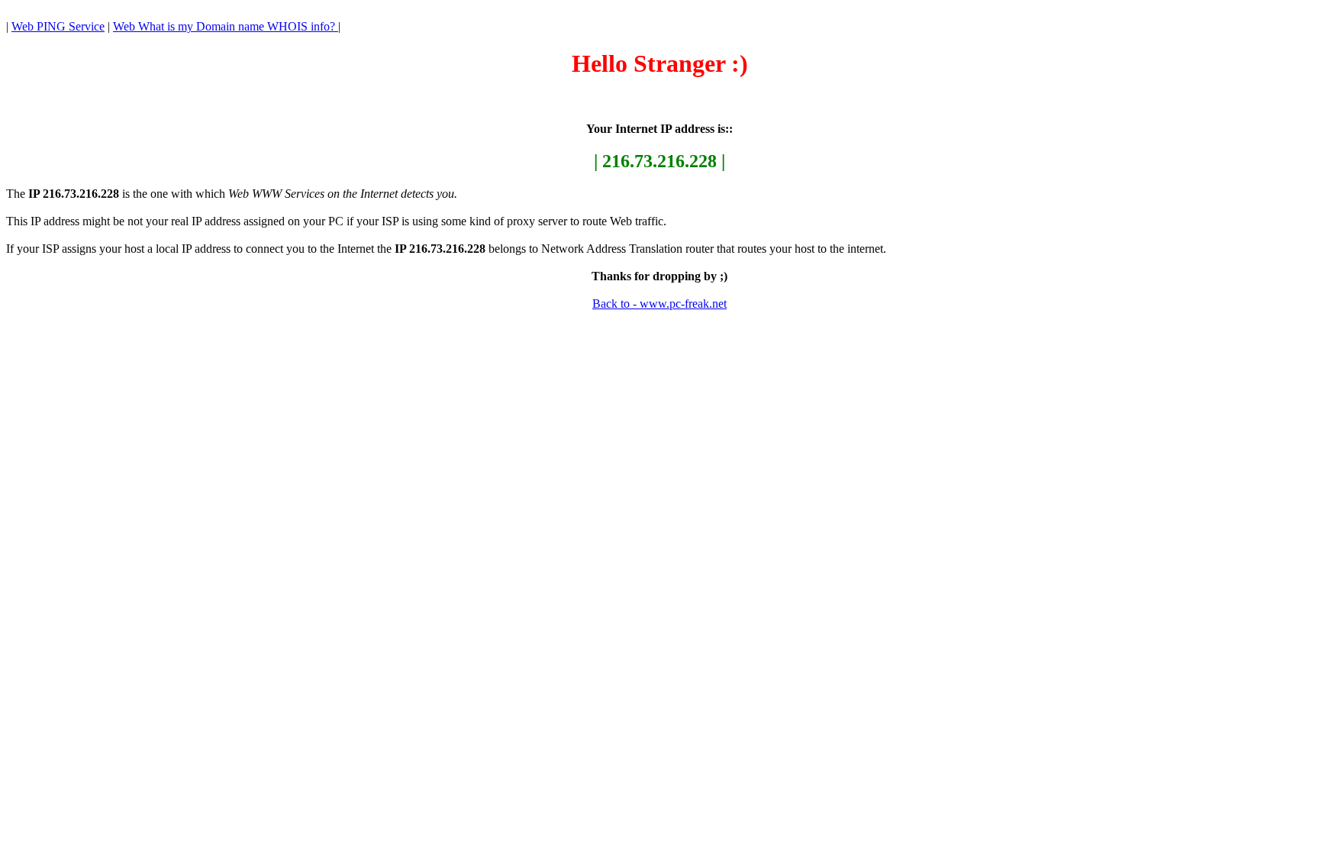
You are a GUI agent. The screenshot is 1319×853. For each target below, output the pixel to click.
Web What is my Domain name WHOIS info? (225, 26)
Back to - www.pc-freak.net (659, 303)
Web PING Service (58, 26)
